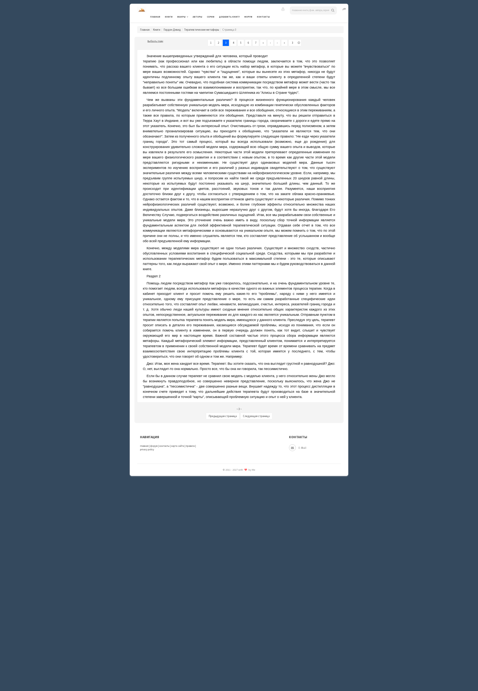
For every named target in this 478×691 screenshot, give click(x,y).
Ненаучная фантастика (234, 477)
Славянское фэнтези (232, 553)
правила (190, 446)
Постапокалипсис (231, 511)
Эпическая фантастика (234, 645)
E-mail (302, 448)
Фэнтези (224, 628)
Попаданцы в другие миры (236, 503)
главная (144, 446)
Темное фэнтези (229, 594)
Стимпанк (225, 586)
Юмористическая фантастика (238, 678)
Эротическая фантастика (235, 661)
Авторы (197, 17)
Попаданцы (226, 494)
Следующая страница (256, 416)
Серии (211, 17)
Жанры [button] (181, 17)
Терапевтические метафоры (201, 29)
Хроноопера (227, 636)
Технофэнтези (228, 603)
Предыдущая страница (223, 416)
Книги (169, 17)
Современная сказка (232, 569)
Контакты (263, 17)
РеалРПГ (224, 528)
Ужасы (223, 611)
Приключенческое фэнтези (237, 519)
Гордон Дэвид (172, 29)
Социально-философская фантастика (244, 578)
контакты (164, 446)
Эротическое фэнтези (233, 670)
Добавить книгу (229, 17)
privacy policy (147, 449)
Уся (221, 619)
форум (154, 446)
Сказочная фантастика (234, 544)
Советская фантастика (234, 561)
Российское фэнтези (232, 536)
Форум (248, 17)
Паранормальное (230, 486)
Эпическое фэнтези (232, 653)
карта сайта (177, 446)
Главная (155, 17)
